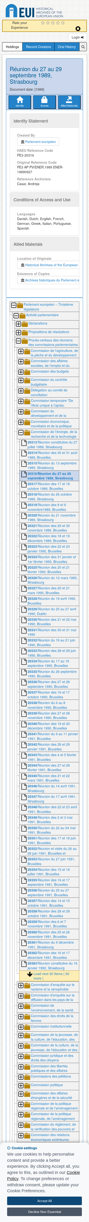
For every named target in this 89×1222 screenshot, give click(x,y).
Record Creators (38, 46)
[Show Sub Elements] (18, 324)
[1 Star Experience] (43, 23)
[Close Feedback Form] (77, 28)
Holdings (12, 46)
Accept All (44, 1201)
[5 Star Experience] (63, 23)
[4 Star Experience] (58, 23)
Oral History (67, 46)
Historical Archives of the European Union (55, 264)
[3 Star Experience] (53, 23)
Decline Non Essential (44, 1212)
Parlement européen (40, 141)
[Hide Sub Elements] (13, 305)
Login (76, 37)
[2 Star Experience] (48, 23)
